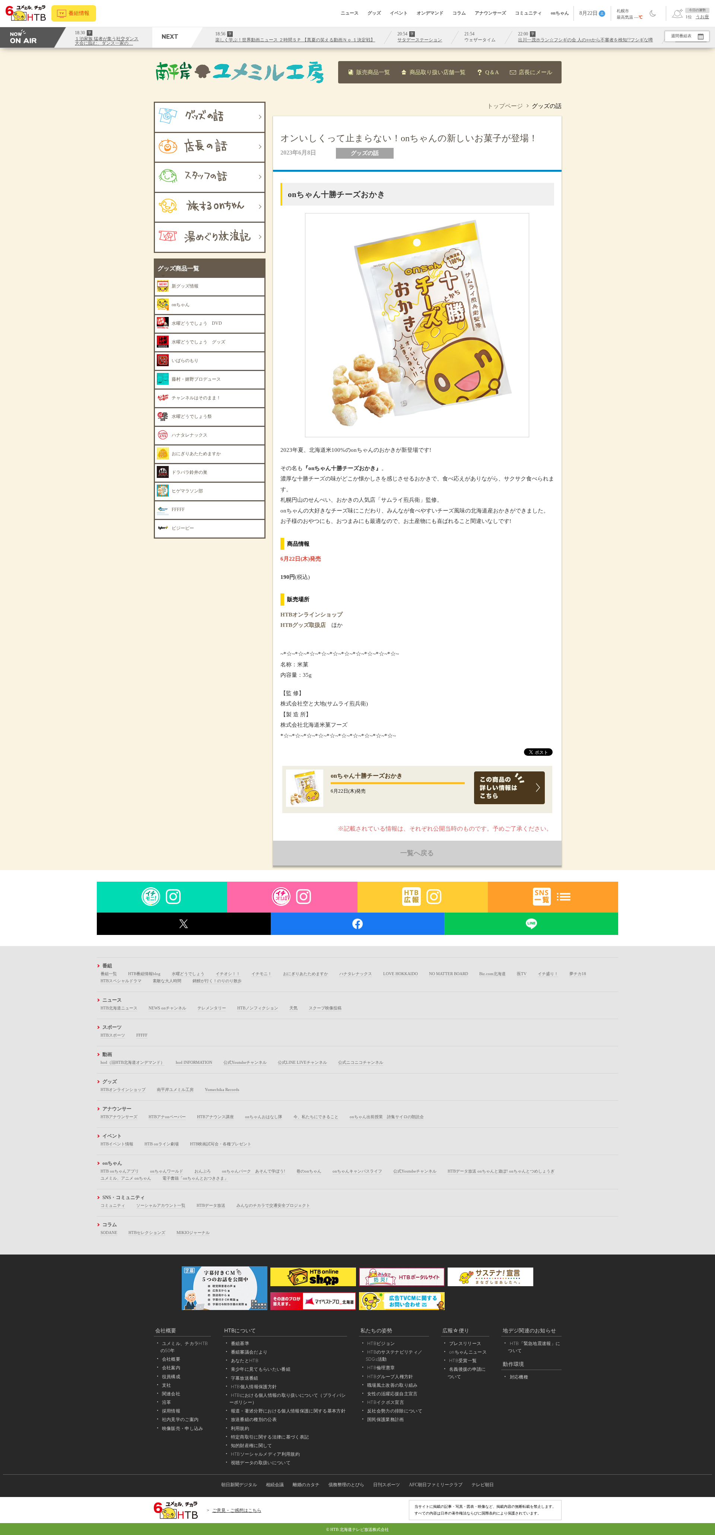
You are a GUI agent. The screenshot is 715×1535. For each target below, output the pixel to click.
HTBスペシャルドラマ (121, 981)
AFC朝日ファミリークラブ (436, 1484)
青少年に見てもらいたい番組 (260, 1369)
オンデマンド (430, 13)
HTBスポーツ (113, 1035)
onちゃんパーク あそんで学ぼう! (253, 1171)
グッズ (374, 13)
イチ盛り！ (548, 973)
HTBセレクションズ (146, 1232)
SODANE (109, 1232)
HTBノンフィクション (257, 1008)
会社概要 (171, 1359)
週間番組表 (681, 36)
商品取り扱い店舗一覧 (437, 72)
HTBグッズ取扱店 (303, 625)
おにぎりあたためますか (305, 973)
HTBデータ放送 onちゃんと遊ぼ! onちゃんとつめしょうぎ (501, 1171)
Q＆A (492, 72)
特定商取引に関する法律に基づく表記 (270, 1437)
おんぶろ (202, 1171)
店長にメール (535, 72)
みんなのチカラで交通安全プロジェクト (273, 1205)
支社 (166, 1385)
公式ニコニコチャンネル (360, 1062)
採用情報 (171, 1411)
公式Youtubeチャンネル (245, 1062)
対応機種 (519, 1377)
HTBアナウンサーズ (119, 1116)
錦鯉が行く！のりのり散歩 (217, 981)
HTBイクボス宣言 (385, 1402)
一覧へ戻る (417, 853)
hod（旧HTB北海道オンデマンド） (133, 1062)
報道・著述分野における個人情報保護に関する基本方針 (288, 1411)
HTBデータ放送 (211, 1205)
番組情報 (79, 13)
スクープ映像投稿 (325, 1008)
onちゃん (560, 13)
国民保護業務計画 (385, 1419)
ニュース (350, 13)
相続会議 (275, 1484)
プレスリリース (465, 1343)
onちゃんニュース (468, 1352)
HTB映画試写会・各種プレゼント (220, 1144)
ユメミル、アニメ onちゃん (126, 1178)
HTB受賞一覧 (463, 1360)
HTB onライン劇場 (161, 1144)
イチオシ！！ (228, 973)
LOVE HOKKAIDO (400, 973)
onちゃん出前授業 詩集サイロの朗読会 (387, 1116)
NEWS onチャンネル (167, 1008)
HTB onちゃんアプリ (120, 1171)
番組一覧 (109, 973)
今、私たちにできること (316, 1116)
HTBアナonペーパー (167, 1116)
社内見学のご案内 (180, 1419)
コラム (459, 13)
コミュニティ (528, 13)
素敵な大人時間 (167, 981)
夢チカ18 (577, 973)
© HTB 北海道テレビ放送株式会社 (357, 1529)
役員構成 (171, 1376)
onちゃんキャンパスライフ (357, 1171)
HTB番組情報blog (144, 973)
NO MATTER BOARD (448, 973)
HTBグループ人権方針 (390, 1376)
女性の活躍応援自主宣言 (392, 1393)
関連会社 (171, 1393)
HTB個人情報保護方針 (254, 1386)
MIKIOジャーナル (193, 1232)
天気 (293, 1008)
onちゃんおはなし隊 (263, 1116)
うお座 (702, 17)
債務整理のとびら (346, 1484)
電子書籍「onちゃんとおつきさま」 (195, 1178)
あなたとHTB (244, 1360)
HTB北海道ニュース (119, 1008)
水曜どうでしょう (188, 973)
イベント (399, 13)
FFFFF (141, 1035)
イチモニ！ (261, 973)
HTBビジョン (381, 1343)
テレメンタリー (211, 1008)
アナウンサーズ (490, 13)
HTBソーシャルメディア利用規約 (265, 1454)
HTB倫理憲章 (381, 1367)
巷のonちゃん (308, 1171)
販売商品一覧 (373, 72)
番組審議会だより (249, 1352)
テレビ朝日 (482, 1484)
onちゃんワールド (166, 1171)
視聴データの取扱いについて (260, 1462)
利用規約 (240, 1428)
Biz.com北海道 (492, 973)
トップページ (505, 106)
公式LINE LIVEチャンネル (302, 1062)
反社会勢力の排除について (394, 1411)
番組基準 (240, 1343)
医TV (522, 973)
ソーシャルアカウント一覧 (160, 1205)
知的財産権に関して (251, 1445)
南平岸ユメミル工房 (175, 1089)
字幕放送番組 (244, 1378)
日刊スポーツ (386, 1484)
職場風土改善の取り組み (392, 1385)
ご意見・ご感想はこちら (236, 1510)
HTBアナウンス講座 (215, 1116)
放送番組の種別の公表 (254, 1419)
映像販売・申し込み (182, 1428)
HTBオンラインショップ (311, 615)
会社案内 (171, 1367)
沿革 (166, 1402)
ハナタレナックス (355, 973)
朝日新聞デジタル (239, 1484)
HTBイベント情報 (117, 1144)
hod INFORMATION (194, 1062)
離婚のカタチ (306, 1484)
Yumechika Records (222, 1089)
